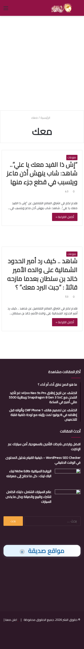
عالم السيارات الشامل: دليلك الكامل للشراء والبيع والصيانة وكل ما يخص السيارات (28, 497)
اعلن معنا (11, 619)
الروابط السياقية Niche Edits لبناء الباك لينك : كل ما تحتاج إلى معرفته (28, 473)
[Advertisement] (42, 62)
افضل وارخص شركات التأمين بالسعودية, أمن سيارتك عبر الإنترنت (44, 446)
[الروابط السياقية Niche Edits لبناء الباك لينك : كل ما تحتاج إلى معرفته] (67, 477)
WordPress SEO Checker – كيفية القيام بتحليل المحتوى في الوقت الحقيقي (42, 460)
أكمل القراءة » (65, 217)
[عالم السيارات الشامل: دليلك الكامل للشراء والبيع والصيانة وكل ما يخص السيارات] (67, 498)
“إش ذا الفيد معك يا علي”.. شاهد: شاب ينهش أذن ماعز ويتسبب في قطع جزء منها (42, 173)
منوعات (72, 157)
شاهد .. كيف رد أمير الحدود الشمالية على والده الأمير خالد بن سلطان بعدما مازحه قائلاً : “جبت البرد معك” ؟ (42, 274)
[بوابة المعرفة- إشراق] (61, 8)
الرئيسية (45, 117)
